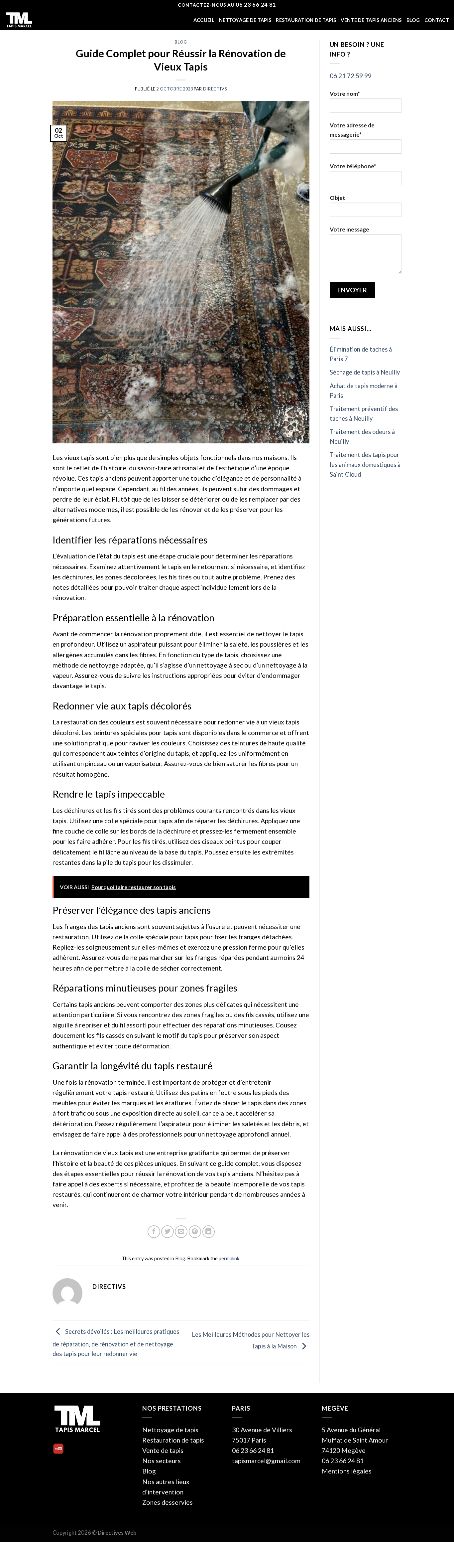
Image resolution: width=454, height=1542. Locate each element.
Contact (436, 20)
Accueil (203, 20)
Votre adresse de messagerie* (352, 130)
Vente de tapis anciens (371, 20)
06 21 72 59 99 (351, 75)
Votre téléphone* (353, 166)
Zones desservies (167, 1502)
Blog (413, 20)
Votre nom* (345, 93)
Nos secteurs (161, 1461)
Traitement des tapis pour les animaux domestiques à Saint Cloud (365, 464)
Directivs (215, 88)
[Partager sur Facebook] (154, 1231)
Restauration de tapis (306, 20)
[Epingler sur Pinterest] (195, 1231)
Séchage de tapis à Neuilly (365, 372)
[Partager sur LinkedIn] (208, 1231)
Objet (337, 197)
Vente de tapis (162, 1450)
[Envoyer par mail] (181, 1231)
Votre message (349, 229)
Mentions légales (347, 1471)
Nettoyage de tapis (245, 20)
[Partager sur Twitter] (167, 1231)
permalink (229, 1258)
